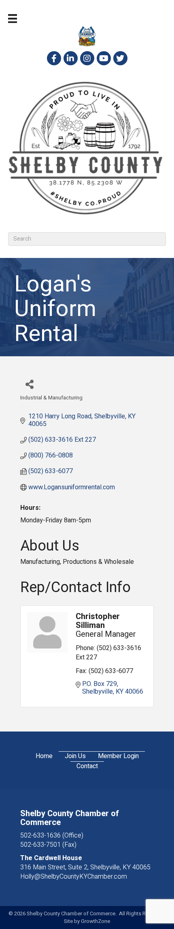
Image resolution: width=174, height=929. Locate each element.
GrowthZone (95, 921)
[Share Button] (29, 384)
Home (44, 756)
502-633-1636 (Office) (51, 835)
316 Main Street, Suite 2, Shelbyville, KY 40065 (85, 867)
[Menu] (12, 18)
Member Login (118, 756)
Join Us (75, 756)
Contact (87, 766)
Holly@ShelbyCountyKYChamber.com (73, 876)
